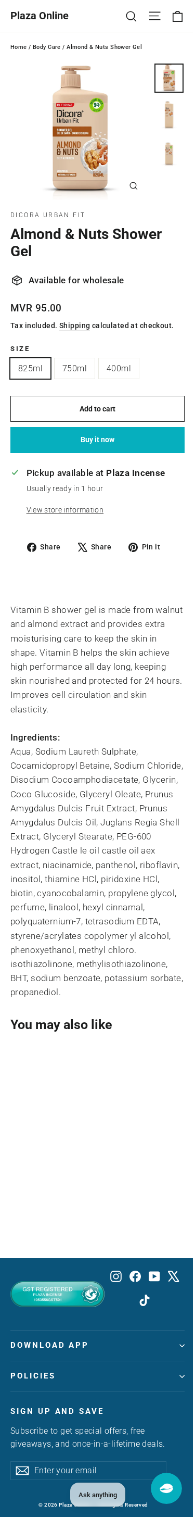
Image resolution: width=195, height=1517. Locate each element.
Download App (49, 1345)
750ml (74, 368)
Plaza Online (39, 15)
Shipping (74, 325)
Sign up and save (57, 1411)
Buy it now (97, 439)
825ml (30, 368)
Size (20, 349)
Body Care (47, 47)
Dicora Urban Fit (47, 215)
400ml (119, 368)
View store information (65, 510)
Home (18, 47)
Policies (33, 1376)
